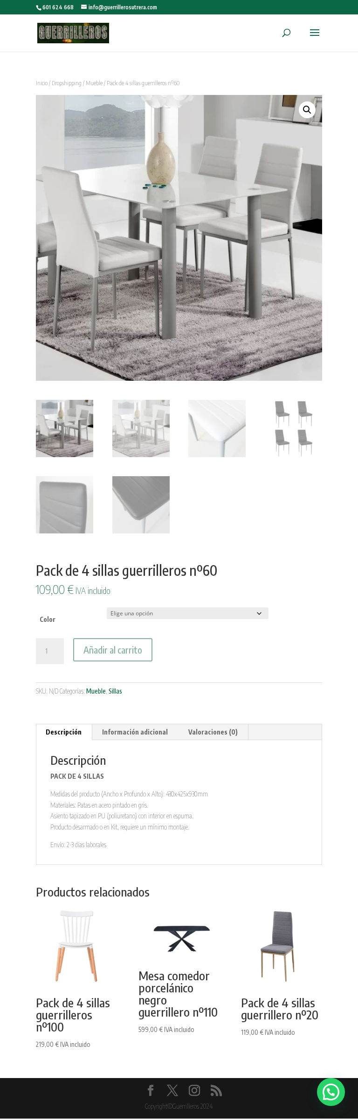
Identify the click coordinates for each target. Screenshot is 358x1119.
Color (47, 619)
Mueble (94, 83)
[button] (307, 109)
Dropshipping (67, 83)
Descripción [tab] (64, 732)
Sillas (115, 691)
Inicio (42, 83)
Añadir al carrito (112, 649)
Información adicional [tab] (135, 732)
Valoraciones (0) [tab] (213, 732)
